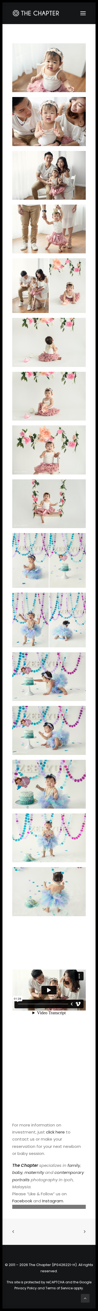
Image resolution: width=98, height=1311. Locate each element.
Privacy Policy (25, 1288)
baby (17, 1172)
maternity (34, 1172)
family (74, 1165)
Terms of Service (59, 1288)
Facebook (22, 1201)
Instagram (52, 1201)
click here (55, 1132)
